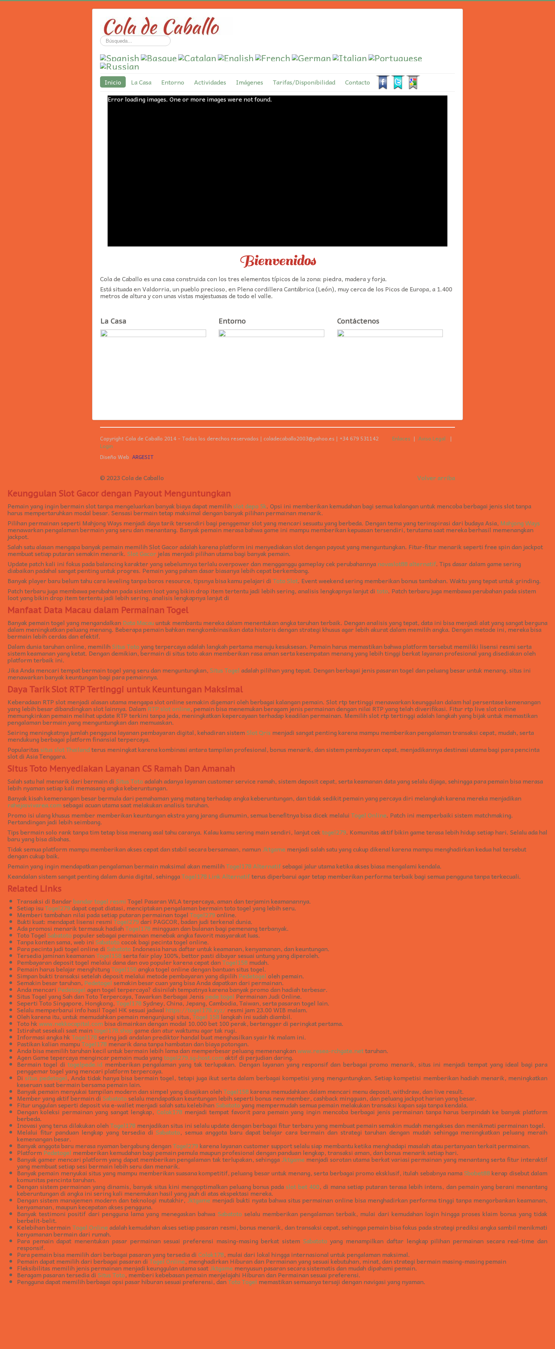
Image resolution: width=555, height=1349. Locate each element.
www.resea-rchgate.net (331, 1050)
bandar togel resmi (99, 901)
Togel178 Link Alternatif (216, 876)
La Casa (141, 82)
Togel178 (138, 928)
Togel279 (57, 908)
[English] (236, 56)
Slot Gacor (141, 553)
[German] (311, 56)
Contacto (357, 82)
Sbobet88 (477, 1173)
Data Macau (138, 622)
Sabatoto (60, 935)
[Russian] (119, 64)
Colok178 (169, 1111)
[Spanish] (119, 56)
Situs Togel (225, 670)
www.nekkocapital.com (71, 1023)
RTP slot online (169, 708)
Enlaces (401, 438)
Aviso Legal (433, 438)
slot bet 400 (302, 1186)
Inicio (113, 82)
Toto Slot (285, 580)
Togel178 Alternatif (253, 866)
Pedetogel (253, 976)
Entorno (172, 82)
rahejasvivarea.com (35, 805)
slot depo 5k (250, 506)
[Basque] (159, 56)
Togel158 (109, 955)
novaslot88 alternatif (407, 563)
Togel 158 (206, 1016)
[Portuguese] (395, 56)
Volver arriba (436, 477)
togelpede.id (85, 1064)
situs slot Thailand (65, 749)
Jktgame (273, 849)
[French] (272, 56)
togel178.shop (113, 1030)
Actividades (210, 82)
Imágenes (249, 82)
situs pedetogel (46, 1078)
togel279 (334, 832)
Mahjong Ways (520, 523)
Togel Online (369, 815)
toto (382, 591)
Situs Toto (125, 646)
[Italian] (350, 56)
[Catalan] (197, 56)
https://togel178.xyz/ (196, 1010)
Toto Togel (242, 1281)
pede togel (219, 996)
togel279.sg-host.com (194, 1057)
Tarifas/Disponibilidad (304, 82)
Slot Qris (259, 732)
